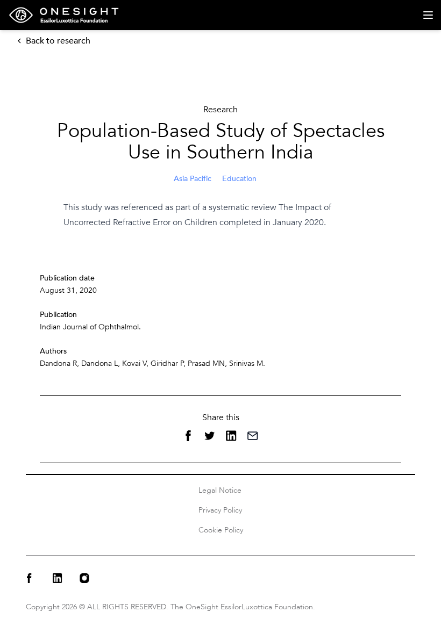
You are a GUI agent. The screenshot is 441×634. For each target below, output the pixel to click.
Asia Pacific (192, 179)
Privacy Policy (220, 510)
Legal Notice (219, 490)
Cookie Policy (220, 530)
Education (239, 179)
